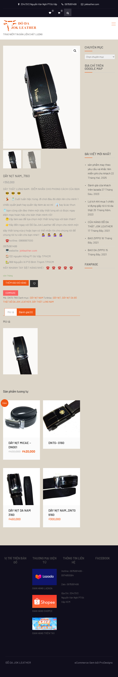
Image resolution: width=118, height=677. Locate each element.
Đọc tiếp (61, 418)
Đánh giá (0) (26, 312)
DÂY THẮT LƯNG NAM (43, 301)
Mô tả (11, 312)
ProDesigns (106, 662)
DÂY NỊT (57, 297)
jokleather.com (28, 250)
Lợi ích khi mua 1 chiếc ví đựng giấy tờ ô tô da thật (101, 206)
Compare (11, 293)
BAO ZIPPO (94, 238)
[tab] (11, 312)
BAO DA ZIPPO (96, 250)
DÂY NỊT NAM (36, 297)
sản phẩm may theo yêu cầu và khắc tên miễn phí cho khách (99, 169)
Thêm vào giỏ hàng (16, 282)
